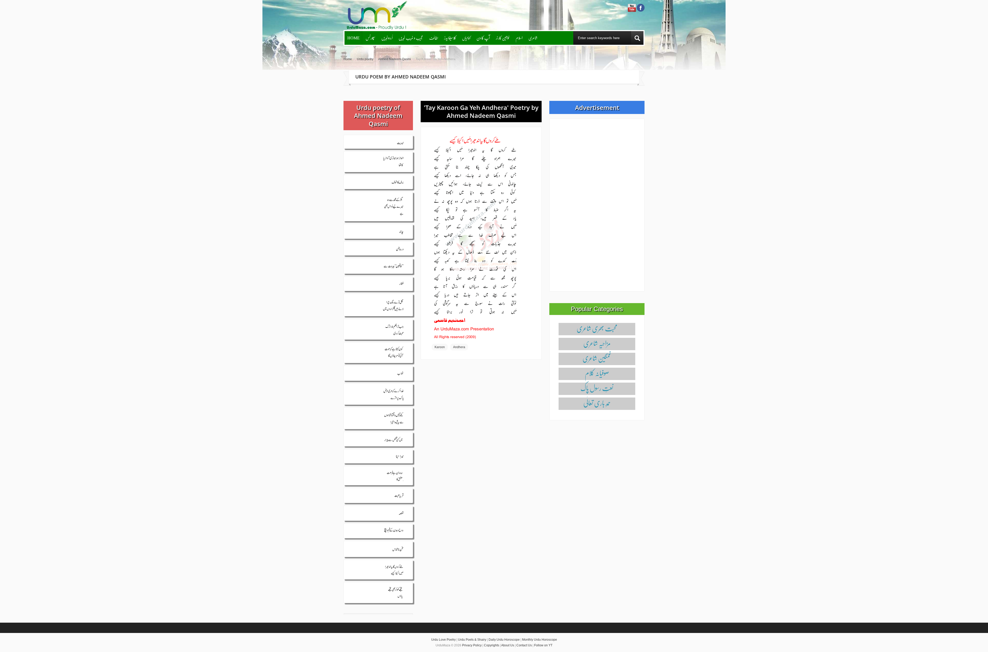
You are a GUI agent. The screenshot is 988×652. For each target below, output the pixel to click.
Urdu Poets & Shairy (472, 639)
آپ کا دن (483, 38)
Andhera (459, 347)
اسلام (519, 38)
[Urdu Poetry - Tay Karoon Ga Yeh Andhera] (475, 237)
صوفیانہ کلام (597, 373)
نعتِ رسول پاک (596, 388)
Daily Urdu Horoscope (504, 639)
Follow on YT (543, 645)
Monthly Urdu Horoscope (539, 639)
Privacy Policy (472, 645)
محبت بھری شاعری (597, 328)
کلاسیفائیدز (450, 38)
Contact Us (524, 645)
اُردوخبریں (387, 38)
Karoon (440, 347)
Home (353, 38)
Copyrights (491, 645)
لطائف (433, 38)
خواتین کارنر (503, 38)
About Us (507, 645)
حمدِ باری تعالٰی (597, 402)
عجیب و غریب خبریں (411, 38)
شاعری (532, 38)
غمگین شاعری (597, 358)
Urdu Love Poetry (443, 639)
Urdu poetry (365, 59)
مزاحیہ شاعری (597, 343)
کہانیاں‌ (466, 38)
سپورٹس (370, 38)
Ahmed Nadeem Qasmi (394, 59)
